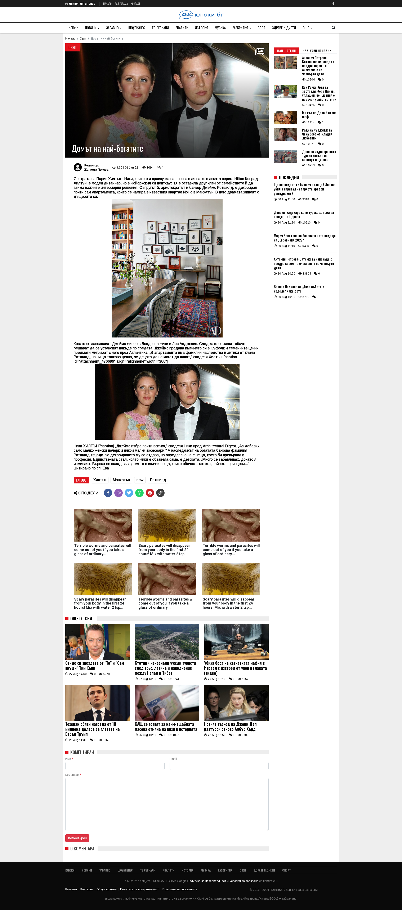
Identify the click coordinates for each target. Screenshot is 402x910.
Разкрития (240, 27)
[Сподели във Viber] (118, 493)
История (201, 27)
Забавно (112, 27)
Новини (91, 27)
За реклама (121, 3)
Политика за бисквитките (179, 889)
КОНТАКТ (135, 3)
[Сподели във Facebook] (108, 493)
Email (173, 758)
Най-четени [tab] (286, 50)
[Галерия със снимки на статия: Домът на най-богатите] (167, 100)
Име (69, 758)
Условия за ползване (244, 881)
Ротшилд (158, 480)
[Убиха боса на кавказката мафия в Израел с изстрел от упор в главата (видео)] (236, 659)
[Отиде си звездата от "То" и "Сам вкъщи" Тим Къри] (97, 659)
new (140, 480)
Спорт (286, 870)
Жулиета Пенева (96, 169)
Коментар (73, 774)
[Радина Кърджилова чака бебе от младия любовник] (285, 140)
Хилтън (99, 480)
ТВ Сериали (160, 27)
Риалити (181, 27)
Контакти (86, 889)
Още (306, 27)
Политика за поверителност (207, 881)
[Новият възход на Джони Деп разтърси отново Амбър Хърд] (236, 720)
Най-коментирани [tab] (317, 50)
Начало (107, 3)
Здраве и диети (284, 27)
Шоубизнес (136, 27)
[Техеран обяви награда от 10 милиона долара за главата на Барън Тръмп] (97, 720)
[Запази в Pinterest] (150, 493)
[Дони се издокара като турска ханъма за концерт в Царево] (285, 161)
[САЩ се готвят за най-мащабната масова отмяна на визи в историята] (167, 720)
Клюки (73, 27)
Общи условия (107, 889)
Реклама (71, 889)
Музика (220, 27)
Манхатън (121, 480)
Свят (261, 27)
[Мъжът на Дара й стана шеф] (285, 122)
